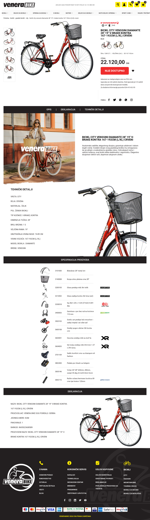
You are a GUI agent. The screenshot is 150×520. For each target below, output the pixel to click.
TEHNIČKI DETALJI (94, 109)
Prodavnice (72, 490)
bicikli (12, 18)
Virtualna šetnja (47, 486)
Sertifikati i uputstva (76, 493)
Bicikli (4, 13)
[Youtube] (85, 500)
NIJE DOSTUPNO (115, 70)
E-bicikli (56, 13)
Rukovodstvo (45, 479)
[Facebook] (65, 500)
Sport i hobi (126, 13)
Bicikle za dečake (131, 490)
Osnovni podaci (46, 475)
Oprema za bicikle (40, 13)
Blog (41, 493)
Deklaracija (68, 109)
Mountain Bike (130, 483)
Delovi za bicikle (20, 13)
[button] (9, 32)
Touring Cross (130, 486)
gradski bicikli (20, 18)
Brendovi (71, 486)
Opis (49, 109)
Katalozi (71, 475)
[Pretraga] (118, 4)
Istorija (43, 482)
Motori (68, 13)
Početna (6, 18)
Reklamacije (101, 482)
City (125, 475)
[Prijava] (124, 4)
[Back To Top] (143, 513)
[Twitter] (80, 500)
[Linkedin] (75, 500)
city (27, 18)
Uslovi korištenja (104, 475)
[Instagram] (70, 500)
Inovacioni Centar (75, 482)
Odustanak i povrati (104, 479)
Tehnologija (73, 479)
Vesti (41, 490)
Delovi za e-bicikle (85, 13)
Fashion (127, 479)
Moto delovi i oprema (107, 13)
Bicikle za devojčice (132, 494)
